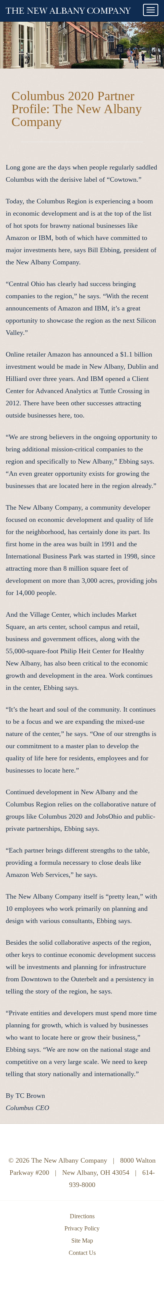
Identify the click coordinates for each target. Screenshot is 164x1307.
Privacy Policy (82, 1228)
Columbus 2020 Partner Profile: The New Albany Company (76, 109)
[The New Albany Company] (68, 9)
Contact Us (82, 1252)
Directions (82, 1216)
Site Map (82, 1240)
